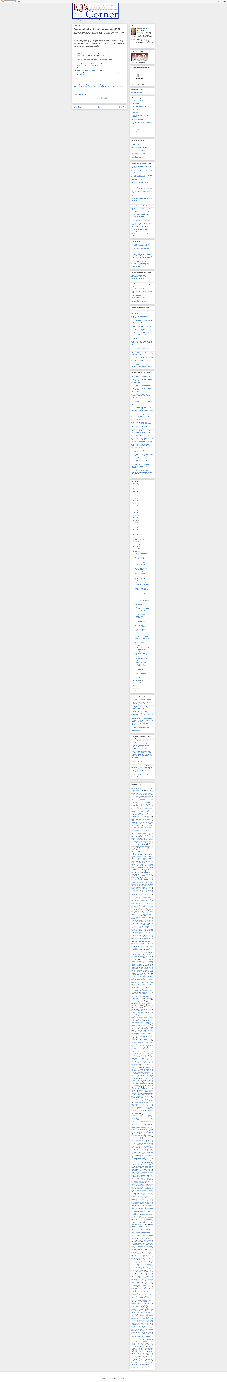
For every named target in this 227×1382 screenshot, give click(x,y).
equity (150, 967)
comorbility (148, 905)
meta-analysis (136, 1126)
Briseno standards (144, 861)
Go (132, 1014)
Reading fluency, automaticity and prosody (140, 644)
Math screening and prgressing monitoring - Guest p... (142, 584)
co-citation (144, 885)
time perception (137, 1317)
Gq (132, 1016)
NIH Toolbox (143, 1164)
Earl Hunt (137, 954)
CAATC (141, 862)
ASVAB (142, 822)
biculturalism (143, 838)
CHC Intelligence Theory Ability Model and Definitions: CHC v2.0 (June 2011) (142, 187)
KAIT (138, 1097)
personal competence (140, 1182)
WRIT (140, 1366)
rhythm (138, 1232)
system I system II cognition (138, 1299)
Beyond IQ (141, 836)
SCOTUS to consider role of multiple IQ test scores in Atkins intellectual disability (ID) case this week (141, 761)
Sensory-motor (141, 1265)
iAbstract (133, 1039)
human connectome (142, 1037)
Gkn (152, 1010)
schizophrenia (142, 1246)
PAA (139, 1176)
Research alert (148, 1227)
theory (133, 1314)
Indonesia (148, 1045)
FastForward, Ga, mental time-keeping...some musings (142, 649)
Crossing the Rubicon (137, 926)
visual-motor (140, 1332)
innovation (136, 1048)
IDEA (151, 1039)
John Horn (136, 1091)
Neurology (142, 1157)
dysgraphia (143, 952)
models (144, 1135)
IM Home (133, 1042)
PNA (146, 1188)
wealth (86, 86)
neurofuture (150, 1155)
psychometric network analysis (140, 1203)
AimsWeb (143, 805)
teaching (140, 1303)
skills (138, 1270)
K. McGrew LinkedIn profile (139, 106)
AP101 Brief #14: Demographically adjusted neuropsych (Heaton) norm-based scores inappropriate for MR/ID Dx (142, 410)
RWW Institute (147, 1240)
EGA (145, 961)
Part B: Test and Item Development (141, 281)
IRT (134, 1087)
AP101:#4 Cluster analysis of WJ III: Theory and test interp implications (141, 325)
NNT (132, 1166)
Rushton (139, 1240)
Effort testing (136, 961)
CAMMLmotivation (143, 864)
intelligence (100, 86)
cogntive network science (145, 902)
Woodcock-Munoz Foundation (138, 1362)
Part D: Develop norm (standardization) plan (137, 287)
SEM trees (149, 1264)
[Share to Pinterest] (107, 98)
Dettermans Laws (135, 940)
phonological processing (144, 1185)
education (91, 85)
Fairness (151, 982)
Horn (143, 1034)
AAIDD (142, 787)
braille (137, 848)
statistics (133, 1293)
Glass (139, 1012)
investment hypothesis (137, 1069)
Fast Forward (136, 984)
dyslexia (150, 953)
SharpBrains (80, 72)
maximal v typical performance (138, 1116)
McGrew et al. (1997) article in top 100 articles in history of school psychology (142, 219)
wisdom (143, 1348)
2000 (135, 690)
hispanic (149, 1033)
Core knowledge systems (145, 918)
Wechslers (144, 1341)
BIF (149, 838)
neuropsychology (111, 85)
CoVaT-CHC (140, 921)
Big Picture (144, 839)
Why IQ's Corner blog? (137, 100)
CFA (132, 872)
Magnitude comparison (138, 1112)
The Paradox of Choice (141, 604)
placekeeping (148, 1187)
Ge (149, 1001)
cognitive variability (146, 899)
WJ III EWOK (140, 1350)
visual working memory (137, 1330)
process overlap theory (144, 1196)
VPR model (145, 1335)
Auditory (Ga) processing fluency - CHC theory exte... (142, 590)
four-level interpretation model (139, 995)
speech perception (145, 1287)
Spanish (151, 1277)
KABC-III (133, 1097)
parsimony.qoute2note (136, 1179)
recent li (133, 1224)
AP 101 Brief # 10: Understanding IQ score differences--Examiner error (141, 461)
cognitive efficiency (144, 894)
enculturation (134, 967)
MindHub (139, 1132)
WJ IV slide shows (140, 1355)
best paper (144, 835)
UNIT (150, 1324)
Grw (132, 1020)
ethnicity (151, 968)
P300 (135, 1176)
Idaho (146, 1039)
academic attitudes (135, 791)
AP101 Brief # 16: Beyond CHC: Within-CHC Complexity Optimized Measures (141, 395)
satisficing (133, 1243)
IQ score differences (144, 1076)
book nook (141, 844)
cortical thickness (143, 920)
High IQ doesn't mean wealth (84, 54)
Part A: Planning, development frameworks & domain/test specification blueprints (139, 276)
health (134, 1030)
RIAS (145, 1234)
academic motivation (148, 794)
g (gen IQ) (137, 998)
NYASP (146, 1170)
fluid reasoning (147, 985)
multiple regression (137, 1143)
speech (133, 1287)
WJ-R (149, 1356)
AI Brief (136, 805)
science (140, 1252)
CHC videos (146, 881)
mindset (135, 1133)
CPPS (134, 923)
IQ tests (143, 1080)
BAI (142, 830)
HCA (139, 1028)
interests (144, 1061)
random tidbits (135, 1214)
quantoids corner (145, 1210)
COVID (146, 921)
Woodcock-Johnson (144, 1361)
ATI (133, 823)
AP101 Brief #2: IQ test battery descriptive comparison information (141, 422)
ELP (138, 962)
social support (137, 1276)
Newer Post (77, 107)
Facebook (149, 981)
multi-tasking (148, 1140)
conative (142, 911)
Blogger (122, 1378)
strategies (133, 1294)
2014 (135, 513)
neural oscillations (148, 1152)
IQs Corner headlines (139, 1083)
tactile (137, 1300)
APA (132, 814)
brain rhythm (138, 858)
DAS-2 (138, 927)
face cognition (150, 979)
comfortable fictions (140, 903)
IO (146, 1069)
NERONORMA (142, 1149)
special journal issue (136, 1284)
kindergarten (149, 1097)
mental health (144, 1121)
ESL (142, 968)
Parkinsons (148, 1178)
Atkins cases (144, 824)
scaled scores (134, 1246)
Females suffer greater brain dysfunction (87, 70)
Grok (140, 1019)
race (137, 1213)
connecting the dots (145, 914)
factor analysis (141, 982)
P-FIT (151, 1175)
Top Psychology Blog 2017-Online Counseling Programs (140, 156)
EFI (141, 961)
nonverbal (137, 1166)
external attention (138, 978)
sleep (148, 1270)
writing (145, 1366)
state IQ (148, 1291)
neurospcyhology (135, 1162)
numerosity (134, 1170)
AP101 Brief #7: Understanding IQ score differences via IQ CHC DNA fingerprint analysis (141, 445)
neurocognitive (148, 1153)
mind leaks (134, 1130)
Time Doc (141, 1315)
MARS (132, 1113)
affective (133, 804)
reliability (149, 1226)
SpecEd (146, 1282)
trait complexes (149, 1320)
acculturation (134, 797)
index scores (143, 1043)
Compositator (143, 908)
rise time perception (146, 1237)
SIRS (150, 1268)
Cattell (143, 867)
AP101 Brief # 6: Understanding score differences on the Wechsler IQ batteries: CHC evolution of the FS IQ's (142, 440)
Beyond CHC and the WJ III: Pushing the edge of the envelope (141, 176)
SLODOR (143, 1271)
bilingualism (136, 841)
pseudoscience (142, 1200)
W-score (151, 1335)
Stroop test (140, 1294)
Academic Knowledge (136, 794)
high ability (133, 1033)
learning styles (134, 1104)
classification (140, 882)
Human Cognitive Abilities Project (140, 206)
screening (146, 1254)
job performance (142, 1090)
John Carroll (150, 1090)
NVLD (141, 1170)
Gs (140, 1020)
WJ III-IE (136, 1351)
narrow (149, 1144)
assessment (134, 822)
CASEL (133, 867)
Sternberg (149, 1293)
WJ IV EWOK (145, 1353)
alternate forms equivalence (145, 808)
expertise (150, 976)
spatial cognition (145, 1279)
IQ (89, 86)
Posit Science (106, 86)
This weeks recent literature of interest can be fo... (142, 575)
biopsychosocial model (146, 841)
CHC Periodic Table (143, 875)
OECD (137, 1173)
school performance (146, 1247)
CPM (152, 921)
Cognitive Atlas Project (136, 891)
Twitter (150, 1321)
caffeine (147, 862)
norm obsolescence (136, 1167)
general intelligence (137, 1005)
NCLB (138, 1147)
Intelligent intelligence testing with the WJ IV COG (142, 1056)
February (137, 680)
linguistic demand (141, 1105)
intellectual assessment (146, 1050)
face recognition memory (139, 981)
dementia (141, 936)
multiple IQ (150, 1141)
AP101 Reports (145, 813)
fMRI (132, 992)
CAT (138, 867)
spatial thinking (141, 1280)
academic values (138, 796)
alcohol (82, 86)
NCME (144, 1147)
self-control (134, 1261)
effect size (151, 959)
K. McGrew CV (135, 112)
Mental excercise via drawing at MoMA (140, 674)
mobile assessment (135, 1135)
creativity (145, 923)
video (145, 1327)
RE (137, 1217)
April (136, 551)
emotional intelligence (137, 965)
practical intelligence (141, 1190)
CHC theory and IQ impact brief (140, 195)
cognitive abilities (135, 890)
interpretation (146, 1064)
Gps (150, 1014)
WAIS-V (140, 1338)
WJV (137, 1358)
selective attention (147, 1255)
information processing (138, 1047)
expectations (143, 976)
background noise (135, 830)
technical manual (135, 1305)
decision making (138, 932)
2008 (135, 527)
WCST (151, 1338)
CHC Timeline (135, 881)
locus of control (142, 1108)
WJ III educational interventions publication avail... (140, 669)
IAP (139, 1039)
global (143, 1012)
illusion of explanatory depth (141, 1040)
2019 (135, 500)
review (133, 1232)
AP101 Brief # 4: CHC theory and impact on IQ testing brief (140, 427)
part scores (147, 1179)
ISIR (139, 1087)
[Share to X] (104, 98)
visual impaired (139, 1329)
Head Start (151, 1028)
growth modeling (147, 1019)
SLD (142, 1270)
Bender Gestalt (136, 835)
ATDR (152, 822)
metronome (133, 1129)
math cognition (147, 1113)
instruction (134, 1050)
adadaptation (142, 799)
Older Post (122, 107)
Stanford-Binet (138, 1291)
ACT (152, 797)
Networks (149, 1150)
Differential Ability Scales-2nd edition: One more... (142, 621)
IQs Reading (150, 1085)
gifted (137, 1010)
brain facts (151, 849)
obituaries (138, 1172)
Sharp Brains (118, 86)
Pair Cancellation (146, 1176)
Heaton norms (143, 1030)
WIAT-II (146, 1343)
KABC (137, 1096)
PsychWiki (135, 1207)
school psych (136, 1249)
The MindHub (135, 103)
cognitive (147, 888)
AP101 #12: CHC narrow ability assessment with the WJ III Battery (141, 365)
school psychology (144, 1250)
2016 (135, 508)
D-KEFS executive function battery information (140, 616)
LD (142, 1101)
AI (152, 804)
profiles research (147, 1197)
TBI (146, 1302)
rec (151, 1222)
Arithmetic (148, 817)
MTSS (141, 1140)
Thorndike (151, 1314)
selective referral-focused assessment (140, 1256)
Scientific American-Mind (138, 150)
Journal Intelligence (148, 1093)
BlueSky (133, 844)
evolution (138, 971)
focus (136, 992)
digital (141, 944)
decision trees (148, 932)
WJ (148, 1348)
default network (139, 935)
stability (133, 1290)
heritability (148, 1031)
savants (139, 1243)
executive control (144, 973)
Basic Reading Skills (147, 831)
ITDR (150, 1087)
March (137, 678)
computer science (142, 909)
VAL (139, 1326)
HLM (139, 1034)
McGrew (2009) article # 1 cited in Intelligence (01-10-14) (140, 215)
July (136, 544)
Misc (140, 1134)
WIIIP (134, 1344)
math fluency (134, 1115)
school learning (136, 1247)
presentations (149, 1194)
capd (134, 865)
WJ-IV (144, 1356)
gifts (143, 1010)
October (137, 536)
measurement (135, 1118)
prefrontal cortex (137, 1193)
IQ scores (93, 86)
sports (145, 1288)
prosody (133, 1200)
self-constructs (148, 1259)
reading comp (145, 1219)
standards (150, 1290)
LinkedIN (133, 1107)
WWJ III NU (139, 1367)
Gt (132, 1022)
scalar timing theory (146, 1244)
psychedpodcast (135, 1202)
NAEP (140, 1144)
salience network (136, 1241)
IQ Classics (139, 1072)
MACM (142, 1110)
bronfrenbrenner (134, 862)
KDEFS (142, 1097)
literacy (134, 1108)
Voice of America (148, 1333)
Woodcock (141, 1359)
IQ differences (147, 1072)
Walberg (146, 1338)
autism (148, 829)
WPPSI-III (149, 1364)
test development (144, 1310)
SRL (150, 1288)
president (133, 1196)
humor (150, 1037)
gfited (142, 1009)
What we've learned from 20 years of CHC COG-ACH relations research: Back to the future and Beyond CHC (141, 225)
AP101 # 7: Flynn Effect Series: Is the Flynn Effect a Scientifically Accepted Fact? (141, 342)
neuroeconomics (141, 1155)
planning (133, 1188)
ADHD (151, 801)
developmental (148, 940)
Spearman (139, 1282)
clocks (140, 884)
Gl (134, 1012)
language (145, 1099)
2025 (135, 486)
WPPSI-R (133, 1366)
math (138, 1114)
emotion (148, 964)
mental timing (146, 1124)
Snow (132, 1273)
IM (149, 1041)
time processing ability (136, 1318)
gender (113, 86)
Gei (152, 1001)
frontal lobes (145, 996)
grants (132, 1017)
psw (150, 1200)
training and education (138, 1320)
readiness (151, 1217)
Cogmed (133, 888)
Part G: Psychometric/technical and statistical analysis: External (141, 300)
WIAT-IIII (151, 1343)
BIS (137, 843)
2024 (135, 488)
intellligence (141, 1059)
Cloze (145, 884)
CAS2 (150, 865)
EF (142, 959)
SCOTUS (139, 1254)
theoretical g (148, 1312)
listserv (151, 1107)
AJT (148, 805)
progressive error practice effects (141, 1199)
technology (143, 1305)
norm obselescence (146, 1166)
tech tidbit (147, 1303)
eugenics (139, 970)
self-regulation (135, 1264)
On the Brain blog (93, 63)
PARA (132, 1178)
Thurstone (135, 1315)
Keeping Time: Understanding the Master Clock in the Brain (140, 707)
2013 (135, 515)
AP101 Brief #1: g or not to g (139, 419)
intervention (135, 1066)
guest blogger (139, 1022)
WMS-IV (133, 1359)
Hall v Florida (149, 1027)
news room (82, 74)
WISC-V (135, 1348)
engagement (143, 967)
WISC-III (133, 1346)
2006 (135, 685)
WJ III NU (150, 1350)
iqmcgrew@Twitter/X (137, 119)
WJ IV (142, 1351)
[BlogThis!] (102, 98)
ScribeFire (82, 94)
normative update (148, 1167)
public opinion (142, 1207)
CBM (145, 869)
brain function (149, 851)
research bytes (137, 1229)
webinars (135, 1339)
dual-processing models (145, 951)
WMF (141, 1358)
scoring (133, 1253)
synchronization (147, 1297)
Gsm (147, 1020)
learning (150, 1101)
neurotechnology (147, 1163)
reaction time (143, 1217)
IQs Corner (146, 1082)
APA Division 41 (142, 814)
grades (143, 1015)
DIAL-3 (138, 943)
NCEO (132, 1147)
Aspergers (148, 821)
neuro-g (140, 1153)
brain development (143, 849)
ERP (138, 968)
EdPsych (144, 958)
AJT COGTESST (144, 807)
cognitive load (135, 896)
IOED (150, 1069)
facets (132, 982)
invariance (148, 1067)
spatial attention (136, 1279)
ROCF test (141, 1238)
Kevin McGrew (143, 28)
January (137, 682)
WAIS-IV (148, 1336)
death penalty (149, 930)
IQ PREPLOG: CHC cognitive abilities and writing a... (141, 595)
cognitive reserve (147, 897)
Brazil (141, 859)
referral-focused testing (139, 1226)
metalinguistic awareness (146, 1127)
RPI (146, 1238)
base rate (138, 831)
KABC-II (148, 1096)
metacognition (135, 1127)
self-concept (140, 1259)
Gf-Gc (137, 1009)
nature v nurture (147, 1146)
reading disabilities (146, 1221)
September (138, 539)
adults (142, 802)
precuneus (139, 1191)
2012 (135, 517)
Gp (146, 1014)
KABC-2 (142, 1096)
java (150, 1088)
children (133, 882)
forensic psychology (136, 993)
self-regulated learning (144, 1262)
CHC (138, 872)
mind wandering (143, 1131)
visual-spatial (148, 1332)
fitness (144, 984)
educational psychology (101, 85)
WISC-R (151, 1346)
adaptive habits (143, 801)
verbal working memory (136, 1327)
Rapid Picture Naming (147, 1214)
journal (139, 1093)
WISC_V (150, 1344)
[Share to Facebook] (106, 98)
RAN (149, 1213)
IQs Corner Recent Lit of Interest (140, 209)
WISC (145, 1344)
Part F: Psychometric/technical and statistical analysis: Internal (141, 296)
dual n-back (134, 951)
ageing (142, 804)
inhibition (151, 1047)
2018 (135, 503)
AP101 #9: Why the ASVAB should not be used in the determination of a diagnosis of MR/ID (142, 348)
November (138, 534)
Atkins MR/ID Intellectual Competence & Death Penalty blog (142, 130)
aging (147, 804)
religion (132, 1227)
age (138, 804)
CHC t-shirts (145, 877)
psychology (85, 85)
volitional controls (135, 1335)
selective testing (135, 1258)
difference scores (146, 943)
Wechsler (142, 1339)
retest (139, 1231)
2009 (135, 525)
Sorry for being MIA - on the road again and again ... (141, 564)
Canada (151, 864)
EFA (146, 959)
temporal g (146, 1306)
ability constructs (143, 788)
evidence (145, 970)
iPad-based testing (135, 1070)
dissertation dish (137, 946)
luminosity (135, 1110)
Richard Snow (141, 1235)
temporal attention (135, 1306)
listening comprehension (142, 1107)
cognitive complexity (137, 893)
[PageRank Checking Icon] (139, 92)
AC (142, 790)
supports (150, 1296)
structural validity (141, 1296)
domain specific (138, 949)
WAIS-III (140, 1336)
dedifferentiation (134, 933)
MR (137, 1140)
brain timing (145, 858)
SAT (150, 1241)
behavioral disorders (142, 833)
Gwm (141, 1027)
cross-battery (146, 924)
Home (100, 107)
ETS (134, 970)
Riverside (133, 1238)
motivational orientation (136, 1138)
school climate (150, 1246)
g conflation (148, 998)
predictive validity (148, 1191)
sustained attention (136, 1297)
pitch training (140, 1187)
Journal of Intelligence (139, 1094)
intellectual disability (142, 1051)
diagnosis (133, 943)
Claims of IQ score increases (84, 59)
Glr (148, 1012)
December (138, 532)
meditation (142, 1119)
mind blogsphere (143, 1129)
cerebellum (149, 870)
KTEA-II (139, 1099)
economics (133, 957)
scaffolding (136, 1244)
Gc (143, 1002)
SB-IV (147, 1243)
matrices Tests (148, 1115)
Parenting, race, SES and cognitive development (142, 635)
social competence (142, 1273)
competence (143, 906)
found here (119, 54)
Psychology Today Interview (139, 147)
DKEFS (139, 948)
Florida (149, 984)
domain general (148, 948)
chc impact (145, 874)
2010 (135, 522)
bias (138, 838)
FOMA (150, 992)
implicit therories (148, 1042)
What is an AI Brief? (136, 134)
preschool (139, 1194)
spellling (133, 1288)
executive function (137, 975)
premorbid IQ (149, 1193)
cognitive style (134, 899)
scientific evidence (148, 1252)
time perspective (147, 1317)
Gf (142, 1007)
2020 (135, 498)
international (134, 1064)
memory (149, 1119)
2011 (134, 520)
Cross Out (138, 924)
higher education (141, 1033)
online (132, 1175)
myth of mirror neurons (85, 67)
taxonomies (140, 1302)
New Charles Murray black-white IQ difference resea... (140, 664)
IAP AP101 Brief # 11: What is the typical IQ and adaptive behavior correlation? (140, 466)
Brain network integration (141, 854)
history (133, 1034)
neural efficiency (136, 1152)
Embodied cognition (146, 962)
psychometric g (146, 1202)
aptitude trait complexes (137, 817)
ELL (149, 961)
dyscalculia (134, 952)
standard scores (141, 1290)
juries (149, 1094)
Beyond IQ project (136, 179)
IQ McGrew (146, 1073)
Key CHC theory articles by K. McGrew (142, 211)
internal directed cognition (144, 1062)
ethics (146, 968)
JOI (145, 1091)
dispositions (148, 944)
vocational (140, 1333)
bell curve (151, 833)
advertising (148, 802)
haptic (134, 1028)
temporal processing (137, 1308)
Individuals (142, 1045)
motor (145, 1138)
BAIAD (147, 830)
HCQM (145, 1028)
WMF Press (149, 1357)
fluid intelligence (136, 985)
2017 (135, 505)
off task (143, 1173)
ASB (132, 821)
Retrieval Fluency (147, 1231)
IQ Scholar (141, 1075)
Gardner (138, 1002)
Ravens (143, 1216)
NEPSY (133, 1149)
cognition (139, 888)
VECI (150, 1326)
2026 (135, 484)
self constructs (144, 1258)
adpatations (136, 802)
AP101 (148, 811)
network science (141, 1150)
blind (141, 842)
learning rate (148, 1102)
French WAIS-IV (135, 996)
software (140, 1277)
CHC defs (134, 874)
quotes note (143, 1211)
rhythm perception (146, 1232)
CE (150, 869)
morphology (138, 1137)
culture (148, 926)
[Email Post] (97, 98)
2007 (135, 530)
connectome (142, 915)
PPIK (132, 1190)
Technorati (149, 1305)
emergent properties (137, 964)
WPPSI (143, 1364)
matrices (141, 1115)
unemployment (144, 1324)
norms (133, 1169)
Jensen (133, 1090)
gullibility (133, 1023)
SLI (152, 1270)
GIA (132, 1010)
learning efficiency (139, 1102)
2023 (135, 491)
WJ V (138, 1356)
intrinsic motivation (136, 1067)
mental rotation (144, 1122)
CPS (140, 923)
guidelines (148, 1022)
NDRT (150, 1147)
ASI (137, 821)
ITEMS (132, 1088)
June (136, 546)
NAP (145, 1144)
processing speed (136, 1197)
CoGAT (150, 887)
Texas (141, 1312)
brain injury (138, 853)
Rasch (137, 1216)
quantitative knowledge (137, 1208)
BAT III (133, 833)
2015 (135, 510)
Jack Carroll (141, 1088)
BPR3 (132, 848)
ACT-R (135, 799)
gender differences (146, 1003)
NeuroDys (133, 1155)
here (80, 55)
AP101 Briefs (135, 813)
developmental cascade (142, 941)
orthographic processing (142, 1175)
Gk (148, 1010)
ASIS (142, 821)
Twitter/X (133, 1323)
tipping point (145, 1318)
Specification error (135, 1285)
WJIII (132, 1357)
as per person (148, 819)
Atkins (137, 824)
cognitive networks (146, 896)
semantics (133, 1265)
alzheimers (134, 810)
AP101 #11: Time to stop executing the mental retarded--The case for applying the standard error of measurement (142, 359)
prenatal (133, 1194)
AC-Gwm (149, 790)
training (151, 1318)
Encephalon (148, 965)
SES (132, 1267)
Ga (148, 1000)
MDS (149, 1116)
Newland (137, 1164)
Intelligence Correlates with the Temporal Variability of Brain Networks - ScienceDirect (142, 729)
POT (150, 1188)
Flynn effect (135, 987)
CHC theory (142, 879)
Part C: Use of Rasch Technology (140, 284)
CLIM (146, 882)
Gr (138, 1016)
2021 (135, 496)
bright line (148, 859)
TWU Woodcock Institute (142, 1323)
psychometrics (136, 1205)
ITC (145, 1087)
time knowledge (149, 1315)
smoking (150, 1271)
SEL (139, 1255)
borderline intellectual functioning (145, 846)
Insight (149, 1048)
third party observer (142, 1314)
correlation (133, 920)
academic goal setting (136, 793)
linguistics (149, 1105)
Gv (146, 1024)
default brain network (147, 933)
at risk (147, 822)
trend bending (144, 1321)
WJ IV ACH (150, 1351)
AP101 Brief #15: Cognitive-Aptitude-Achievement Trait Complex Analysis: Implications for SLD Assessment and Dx (141, 402)
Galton (132, 1001)
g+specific (141, 1000)
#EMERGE (133, 787)
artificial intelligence (136, 819)
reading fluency (135, 1222)
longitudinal (150, 1108)
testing (133, 1312)
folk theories (144, 992)
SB (143, 1243)
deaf (140, 929)
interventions (146, 1066)
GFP (147, 1009)
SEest (134, 1255)
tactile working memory (146, 1300)
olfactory (149, 1173)
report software (139, 1227)
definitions (134, 936)
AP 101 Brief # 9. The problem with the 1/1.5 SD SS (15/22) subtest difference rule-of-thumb (142, 456)
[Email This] (101, 98)
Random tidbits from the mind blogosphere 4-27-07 (141, 559)
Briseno (133, 861)
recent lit (141, 1224)
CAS (145, 865)
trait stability (136, 1321)
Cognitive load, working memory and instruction (142, 607)
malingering (148, 1112)
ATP (152, 823)
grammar (149, 1015)
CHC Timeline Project (137, 203)
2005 (135, 688)
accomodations (148, 796)
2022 (135, 493)
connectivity (134, 915)
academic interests (147, 793)
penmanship (134, 1181)
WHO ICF (140, 1343)
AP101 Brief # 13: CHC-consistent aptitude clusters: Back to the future (141, 415)
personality (142, 1184)
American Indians (143, 810)
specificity (144, 1285)
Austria (141, 829)
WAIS (134, 1336)
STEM (142, 1293)
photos (132, 1187)
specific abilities (147, 1284)
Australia (133, 829)
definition (148, 935)
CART (140, 865)
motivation (146, 1137)
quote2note (134, 1211)
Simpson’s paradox (142, 1268)
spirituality (139, 1288)
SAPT (145, 1241)
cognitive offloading (135, 897)
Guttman (139, 1023)
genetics (135, 1007)
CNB (139, 885)
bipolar (132, 842)
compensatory (134, 906)
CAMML (135, 864)
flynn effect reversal (147, 990)
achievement (143, 798)
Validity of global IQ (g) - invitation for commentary (141, 569)
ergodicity (133, 968)
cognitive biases (147, 891)
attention (137, 825)
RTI (132, 1240)
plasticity (140, 1188)
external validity (141, 979)
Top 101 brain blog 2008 (138, 153)
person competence (143, 1181)
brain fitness (77, 86)
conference (139, 912)
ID (142, 1039)
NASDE (133, 1146)
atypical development (146, 827)
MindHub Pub (149, 1132)
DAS (132, 927)
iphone (143, 1070)
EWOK (144, 971)
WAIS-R (133, 1338)
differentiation (134, 944)
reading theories (144, 1222)
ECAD (144, 954)
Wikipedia (140, 1344)
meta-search (148, 1126)
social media (150, 1274)
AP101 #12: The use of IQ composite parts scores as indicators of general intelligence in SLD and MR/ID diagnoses (141, 473)
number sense (146, 1169)
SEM (142, 1264)
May (136, 549)
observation (144, 1172)
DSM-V (148, 949)
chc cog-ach (147, 872)
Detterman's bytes (146, 938)
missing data (148, 1133)
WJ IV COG (136, 1353)
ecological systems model (145, 956)
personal (151, 1181)
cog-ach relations (141, 887)
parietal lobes (140, 1178)
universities (133, 1326)
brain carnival (144, 848)
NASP (138, 1146)
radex (144, 1213)
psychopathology (149, 1205)
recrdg (151, 1224)
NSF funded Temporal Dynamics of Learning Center (141, 631)
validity (144, 1326)
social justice (142, 1274)
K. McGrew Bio (135, 109)
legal (141, 1104)
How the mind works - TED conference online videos (142, 600)
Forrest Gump (147, 993)
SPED (150, 1285)
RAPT (132, 1216)
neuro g (134, 1153)
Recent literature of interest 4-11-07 (140, 626)
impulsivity (134, 1044)
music (145, 1143)
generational (150, 1005)
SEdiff (152, 1253)
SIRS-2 (133, 1270)
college (132, 903)
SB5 (152, 1243)
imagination (140, 1042)
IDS (132, 1040)
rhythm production (136, 1234)
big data (137, 839)
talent (132, 1302)
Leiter (146, 1104)
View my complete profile (138, 45)
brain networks (148, 856)
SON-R (146, 1277)
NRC (138, 1169)
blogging (147, 843)
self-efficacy (144, 1261)
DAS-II (144, 927)
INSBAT (143, 1048)
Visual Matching (148, 1329)
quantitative (149, 1207)
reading (135, 1219)
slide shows (136, 1271)
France (150, 995)
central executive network (138, 871)
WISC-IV (142, 1346)
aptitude (146, 816)
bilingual (151, 839)
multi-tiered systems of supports (138, 1141)
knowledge (133, 1099)
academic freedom (147, 791)
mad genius (150, 1110)
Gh (150, 1009)
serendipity (149, 1265)
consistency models (141, 917)
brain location (149, 853)
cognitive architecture (146, 890)
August (137, 541)
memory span (134, 1121)
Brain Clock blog (136, 126)
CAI (152, 862)
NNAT (150, 1164)
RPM (150, 1238)
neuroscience (120, 85)
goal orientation (140, 1014)
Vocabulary (133, 1333)
